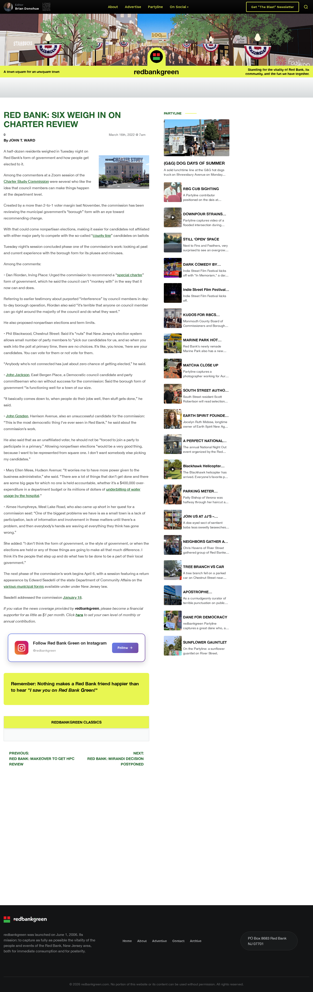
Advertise (133, 7)
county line (102, 235)
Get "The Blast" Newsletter (272, 7)
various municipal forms (24, 586)
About (113, 7)
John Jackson (17, 374)
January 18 (72, 597)
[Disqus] (76, 835)
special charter (129, 275)
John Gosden (17, 416)
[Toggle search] (305, 6)
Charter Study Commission (26, 181)
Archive (195, 941)
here (79, 614)
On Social (178, 7)
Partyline (155, 7)
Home (127, 941)
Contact (178, 941)
